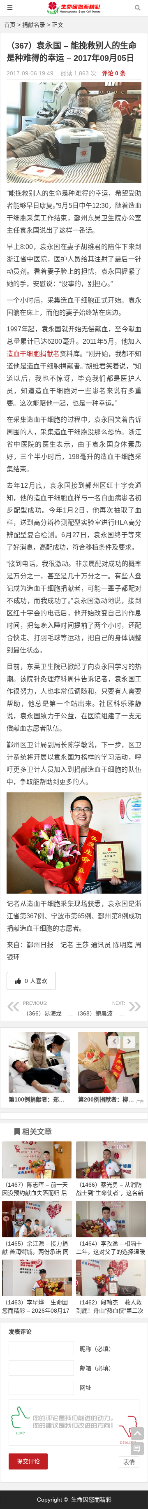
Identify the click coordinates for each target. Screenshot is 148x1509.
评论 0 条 (114, 73)
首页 (10, 24)
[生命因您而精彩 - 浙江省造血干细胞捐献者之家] (74, 12)
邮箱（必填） (97, 1368)
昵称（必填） (97, 1349)
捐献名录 (33, 24)
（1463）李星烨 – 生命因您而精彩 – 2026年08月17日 (35, 1310)
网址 (85, 1387)
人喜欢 (35, 981)
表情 (129, 1462)
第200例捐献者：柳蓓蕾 (109, 1099)
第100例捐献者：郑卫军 (39, 1099)
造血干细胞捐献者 (33, 353)
